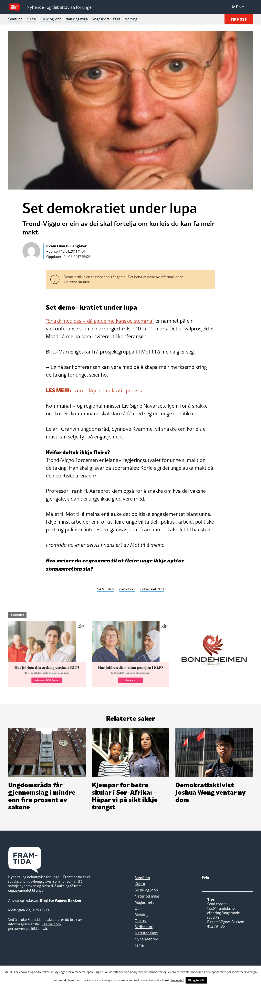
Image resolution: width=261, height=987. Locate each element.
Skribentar (144, 926)
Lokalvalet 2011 (152, 589)
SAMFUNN (105, 589)
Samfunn (15, 18)
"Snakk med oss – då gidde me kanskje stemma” (100, 321)
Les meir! (177, 980)
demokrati (127, 589)
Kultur (31, 18)
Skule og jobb (50, 18)
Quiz (117, 18)
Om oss (141, 920)
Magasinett (100, 18)
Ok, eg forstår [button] (196, 980)
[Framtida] (16, 7)
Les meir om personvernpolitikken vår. (34, 926)
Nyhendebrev (146, 939)
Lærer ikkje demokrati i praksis (94, 390)
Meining (131, 18)
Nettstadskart (146, 933)
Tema (139, 945)
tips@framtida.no (221, 908)
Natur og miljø (76, 18)
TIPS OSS (239, 19)
